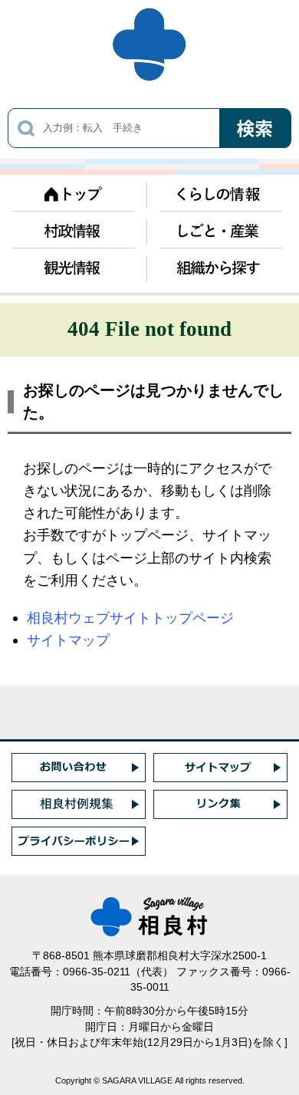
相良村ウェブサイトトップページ (130, 618)
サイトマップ (68, 640)
